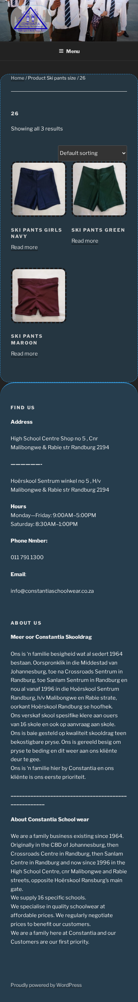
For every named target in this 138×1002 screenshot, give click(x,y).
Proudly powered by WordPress (46, 985)
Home (17, 78)
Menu (73, 51)
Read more (24, 247)
